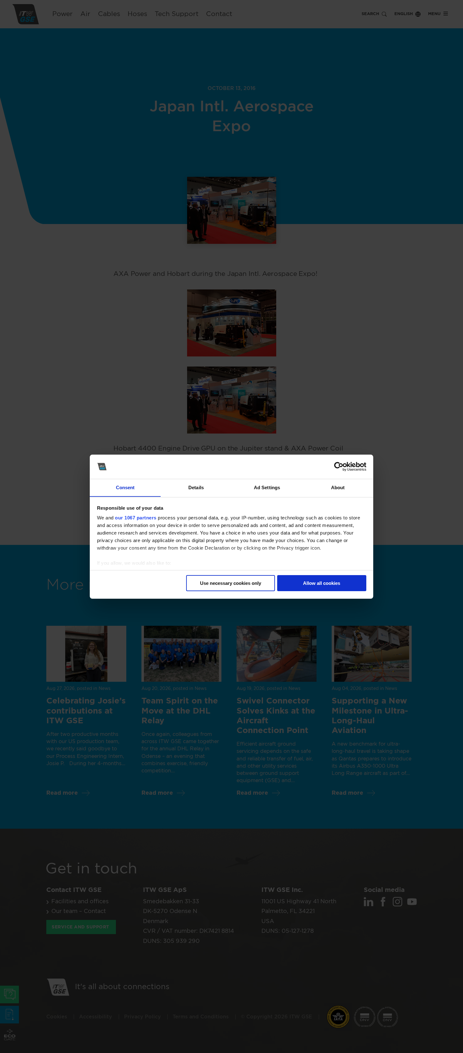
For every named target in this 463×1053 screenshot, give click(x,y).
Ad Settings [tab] (267, 487)
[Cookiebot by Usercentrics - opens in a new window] (338, 466)
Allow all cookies (321, 583)
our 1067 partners (136, 517)
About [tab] (338, 487)
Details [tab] (196, 487)
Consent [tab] (125, 487)
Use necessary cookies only (230, 583)
